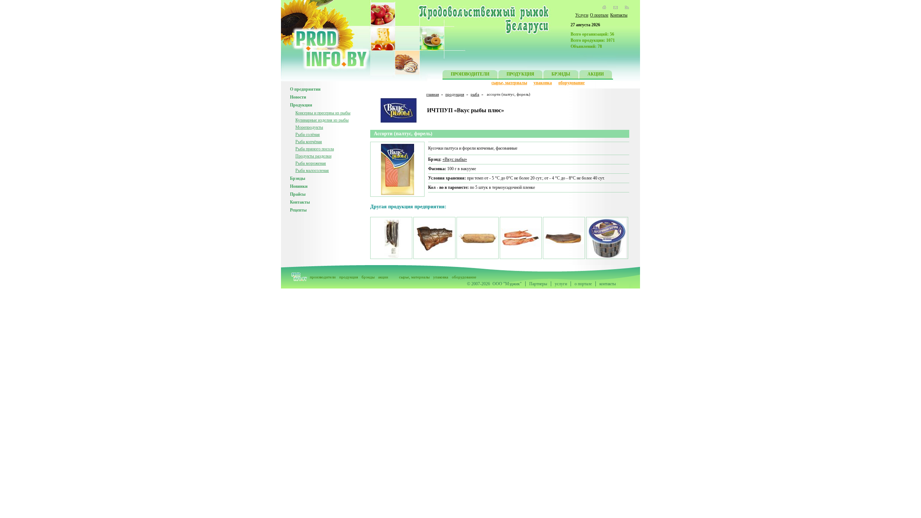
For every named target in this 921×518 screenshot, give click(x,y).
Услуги (581, 15)
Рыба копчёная (308, 141)
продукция (454, 94)
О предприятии (305, 89)
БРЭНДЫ (561, 74)
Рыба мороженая (310, 163)
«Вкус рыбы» (455, 159)
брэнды (368, 277)
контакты (607, 283)
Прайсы (297, 194)
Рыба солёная (307, 134)
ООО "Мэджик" (507, 283)
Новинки (299, 186)
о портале (583, 283)
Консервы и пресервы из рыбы (322, 112)
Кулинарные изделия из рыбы (322, 120)
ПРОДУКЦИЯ (520, 74)
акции (383, 277)
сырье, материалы (509, 82)
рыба (475, 94)
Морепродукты (309, 127)
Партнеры (538, 283)
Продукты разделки (313, 156)
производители (323, 277)
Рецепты (298, 210)
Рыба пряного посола (314, 148)
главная (432, 94)
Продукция (301, 105)
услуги (561, 283)
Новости (298, 97)
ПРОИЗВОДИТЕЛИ (470, 74)
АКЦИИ (595, 74)
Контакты (618, 15)
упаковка (543, 82)
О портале (599, 15)
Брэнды (297, 178)
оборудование (571, 82)
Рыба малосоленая (312, 170)
